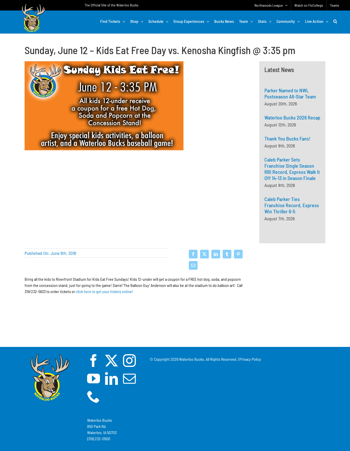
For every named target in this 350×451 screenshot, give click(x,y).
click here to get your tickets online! (104, 291)
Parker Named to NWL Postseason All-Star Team (290, 93)
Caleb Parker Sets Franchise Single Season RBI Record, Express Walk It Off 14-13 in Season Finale (292, 168)
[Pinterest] (238, 254)
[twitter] (111, 360)
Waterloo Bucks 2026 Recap (292, 117)
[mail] (129, 378)
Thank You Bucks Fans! (287, 138)
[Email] (193, 265)
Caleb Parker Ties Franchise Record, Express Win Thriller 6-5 (291, 205)
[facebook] (93, 360)
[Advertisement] (292, 308)
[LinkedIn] (215, 254)
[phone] (93, 396)
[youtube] (93, 378)
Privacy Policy (250, 359)
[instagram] (129, 360)
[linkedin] (111, 378)
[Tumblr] (227, 254)
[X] (204, 254)
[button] (335, 21)
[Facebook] (193, 254)
